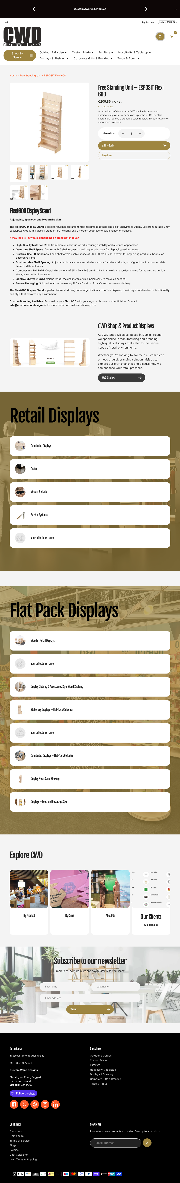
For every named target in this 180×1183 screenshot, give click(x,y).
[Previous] (34, 9)
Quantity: (109, 133)
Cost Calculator (19, 1154)
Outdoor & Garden (100, 1055)
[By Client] (69, 902)
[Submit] (147, 1142)
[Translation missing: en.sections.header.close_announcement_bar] (175, 9)
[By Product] (29, 902)
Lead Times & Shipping (23, 1159)
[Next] (146, 9)
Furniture (95, 1064)
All (6, 22)
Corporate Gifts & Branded (105, 1078)
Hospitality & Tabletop (103, 1069)
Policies (14, 1149)
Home (13, 75)
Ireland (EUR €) (167, 22)
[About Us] (110, 902)
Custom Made (98, 1060)
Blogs (13, 1145)
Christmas (16, 1131)
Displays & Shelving (101, 1074)
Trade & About (98, 1083)
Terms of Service (20, 1140)
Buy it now (107, 155)
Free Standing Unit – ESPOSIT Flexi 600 (43, 75)
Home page (17, 1135)
